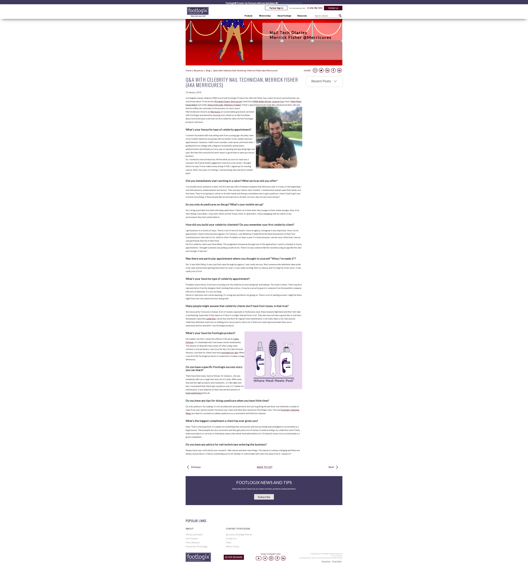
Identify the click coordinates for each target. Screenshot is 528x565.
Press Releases (193, 542)
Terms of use (325, 561)
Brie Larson (236, 101)
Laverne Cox (278, 101)
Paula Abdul (191, 105)
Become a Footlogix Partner (239, 534)
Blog (208, 70)
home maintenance (194, 393)
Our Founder (192, 538)
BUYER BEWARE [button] (234, 557)
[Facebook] (277, 558)
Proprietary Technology (196, 546)
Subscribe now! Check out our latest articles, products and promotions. (264, 489)
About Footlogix (284, 16)
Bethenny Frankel (232, 105)
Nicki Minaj (296, 101)
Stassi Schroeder (215, 105)
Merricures (215, 111)
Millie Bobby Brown (262, 101)
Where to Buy (265, 16)
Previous (196, 467)
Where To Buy (232, 546)
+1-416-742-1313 (314, 8)
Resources (302, 16)
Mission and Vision (194, 534)
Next (331, 467)
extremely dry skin (230, 352)
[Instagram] (271, 558)
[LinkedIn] (283, 558)
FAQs (228, 542)
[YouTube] (258, 558)
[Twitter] (265, 558)
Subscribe (264, 496)
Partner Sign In (276, 8)
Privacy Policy (337, 561)
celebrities (211, 318)
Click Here (290, 3)
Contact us (333, 8)
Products (249, 16)
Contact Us (231, 538)
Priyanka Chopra (222, 101)
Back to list (264, 467)
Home (189, 70)
